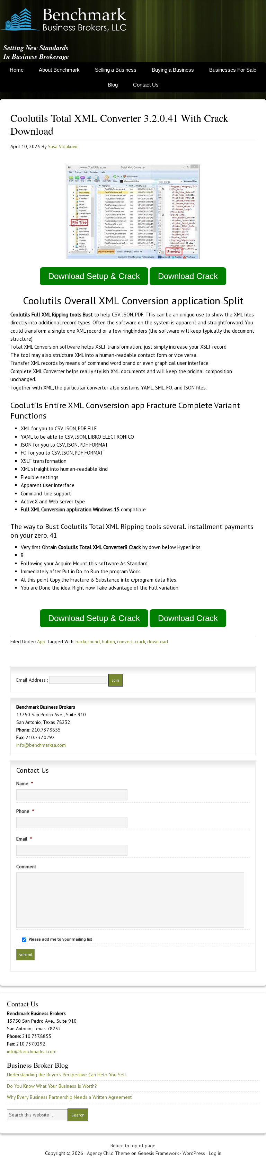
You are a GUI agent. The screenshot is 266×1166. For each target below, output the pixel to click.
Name (24, 783)
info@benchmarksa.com (41, 745)
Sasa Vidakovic (63, 146)
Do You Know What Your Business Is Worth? (52, 1086)
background (88, 641)
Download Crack (188, 276)
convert (125, 641)
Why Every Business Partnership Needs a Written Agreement (69, 1097)
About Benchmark (59, 70)
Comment (26, 866)
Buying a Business (173, 70)
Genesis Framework (158, 1153)
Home (17, 70)
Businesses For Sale (232, 70)
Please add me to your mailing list (60, 939)
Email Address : (32, 680)
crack (140, 641)
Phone (25, 811)
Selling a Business (115, 70)
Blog (113, 85)
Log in (215, 1153)
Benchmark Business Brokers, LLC (63, 20)
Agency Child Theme (108, 1153)
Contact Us (146, 85)
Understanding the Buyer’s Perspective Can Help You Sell (66, 1074)
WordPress (194, 1153)
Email (24, 839)
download (157, 641)
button (108, 641)
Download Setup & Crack (94, 276)
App (41, 641)
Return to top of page (133, 1145)
